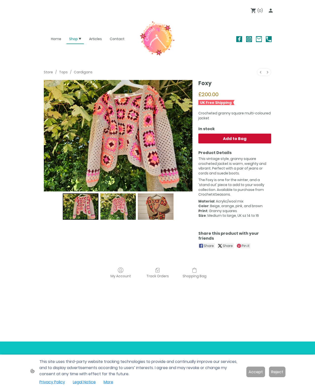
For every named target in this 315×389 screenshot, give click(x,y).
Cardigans (83, 72)
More (108, 382)
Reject (277, 372)
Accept (256, 372)
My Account (120, 276)
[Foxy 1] (118, 206)
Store (48, 72)
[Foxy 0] (80, 206)
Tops (63, 72)
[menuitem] (260, 72)
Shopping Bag (194, 276)
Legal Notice (84, 382)
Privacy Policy (52, 382)
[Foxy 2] (155, 206)
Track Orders (157, 276)
